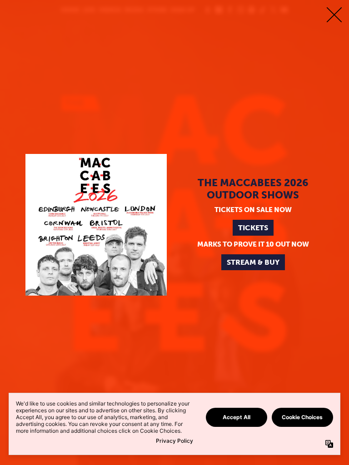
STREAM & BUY (253, 262)
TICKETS (253, 227)
